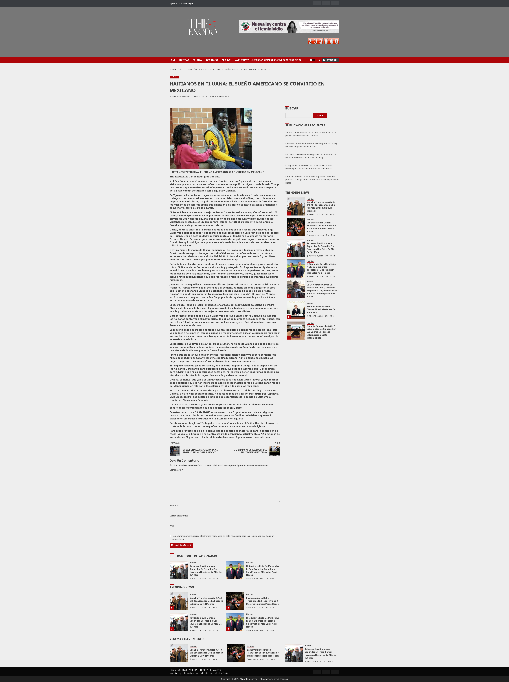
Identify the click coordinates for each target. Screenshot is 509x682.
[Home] (315, 3)
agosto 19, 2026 (199, 579)
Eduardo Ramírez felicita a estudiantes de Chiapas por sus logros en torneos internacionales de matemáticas (321, 332)
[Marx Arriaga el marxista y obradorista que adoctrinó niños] (337, 3)
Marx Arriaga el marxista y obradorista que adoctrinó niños (268, 60)
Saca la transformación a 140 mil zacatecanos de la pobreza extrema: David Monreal (206, 601)
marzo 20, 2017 (201, 97)
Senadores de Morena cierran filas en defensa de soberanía (321, 309)
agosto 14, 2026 (316, 316)
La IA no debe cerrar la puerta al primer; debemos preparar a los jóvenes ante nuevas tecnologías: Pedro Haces (312, 179)
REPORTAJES (212, 60)
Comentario (176, 469)
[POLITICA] (324, 3)
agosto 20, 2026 (255, 608)
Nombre (175, 505)
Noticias (174, 77)
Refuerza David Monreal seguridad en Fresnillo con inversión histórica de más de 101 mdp (206, 570)
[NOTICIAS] (319, 3)
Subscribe (332, 60)
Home (172, 60)
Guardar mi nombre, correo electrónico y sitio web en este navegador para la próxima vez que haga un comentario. (223, 537)
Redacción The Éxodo (181, 97)
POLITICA (197, 60)
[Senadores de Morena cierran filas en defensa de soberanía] (296, 310)
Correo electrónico (180, 515)
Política (310, 282)
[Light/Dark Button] (312, 60)
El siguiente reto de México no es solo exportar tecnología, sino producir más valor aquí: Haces (262, 570)
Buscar (291, 108)
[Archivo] (333, 3)
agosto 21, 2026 (199, 608)
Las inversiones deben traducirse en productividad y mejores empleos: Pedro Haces (262, 601)
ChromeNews (266, 679)
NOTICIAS (184, 60)
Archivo (226, 60)
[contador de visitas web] (323, 41)
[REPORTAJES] (328, 3)
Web (172, 525)
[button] (319, 59)
